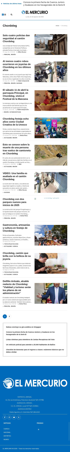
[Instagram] (9, 417)
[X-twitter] (19, 417)
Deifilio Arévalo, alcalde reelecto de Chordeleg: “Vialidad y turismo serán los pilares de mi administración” (17, 287)
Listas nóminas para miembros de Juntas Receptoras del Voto (30, 339)
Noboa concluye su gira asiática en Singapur (23, 327)
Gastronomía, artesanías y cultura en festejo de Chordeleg (16, 228)
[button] (3, 15)
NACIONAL (7, 432)
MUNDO (6, 439)
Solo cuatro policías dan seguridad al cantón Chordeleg (16, 38)
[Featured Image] (51, 44)
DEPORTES (7, 436)
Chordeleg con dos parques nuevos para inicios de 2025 (14, 202)
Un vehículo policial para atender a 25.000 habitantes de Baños (30, 345)
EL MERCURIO (7, 448)
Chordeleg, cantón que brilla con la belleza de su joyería (17, 256)
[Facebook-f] (5, 417)
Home (57, 25)
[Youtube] (14, 417)
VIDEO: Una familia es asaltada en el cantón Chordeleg (15, 176)
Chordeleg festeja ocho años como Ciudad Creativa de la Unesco (16, 121)
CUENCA (6, 429)
